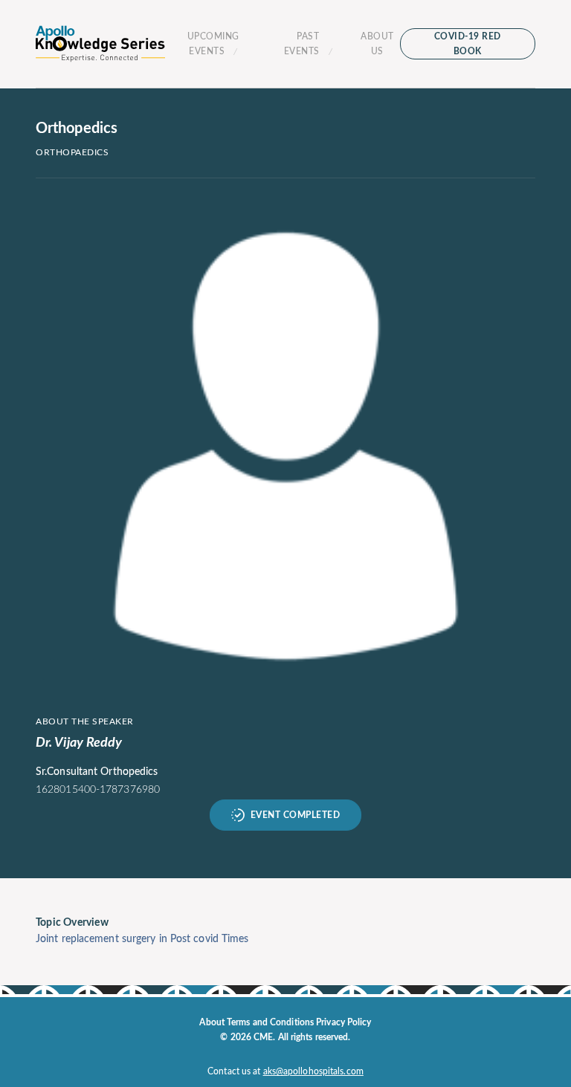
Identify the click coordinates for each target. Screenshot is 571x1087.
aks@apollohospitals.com (313, 1071)
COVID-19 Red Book (467, 44)
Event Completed (296, 815)
